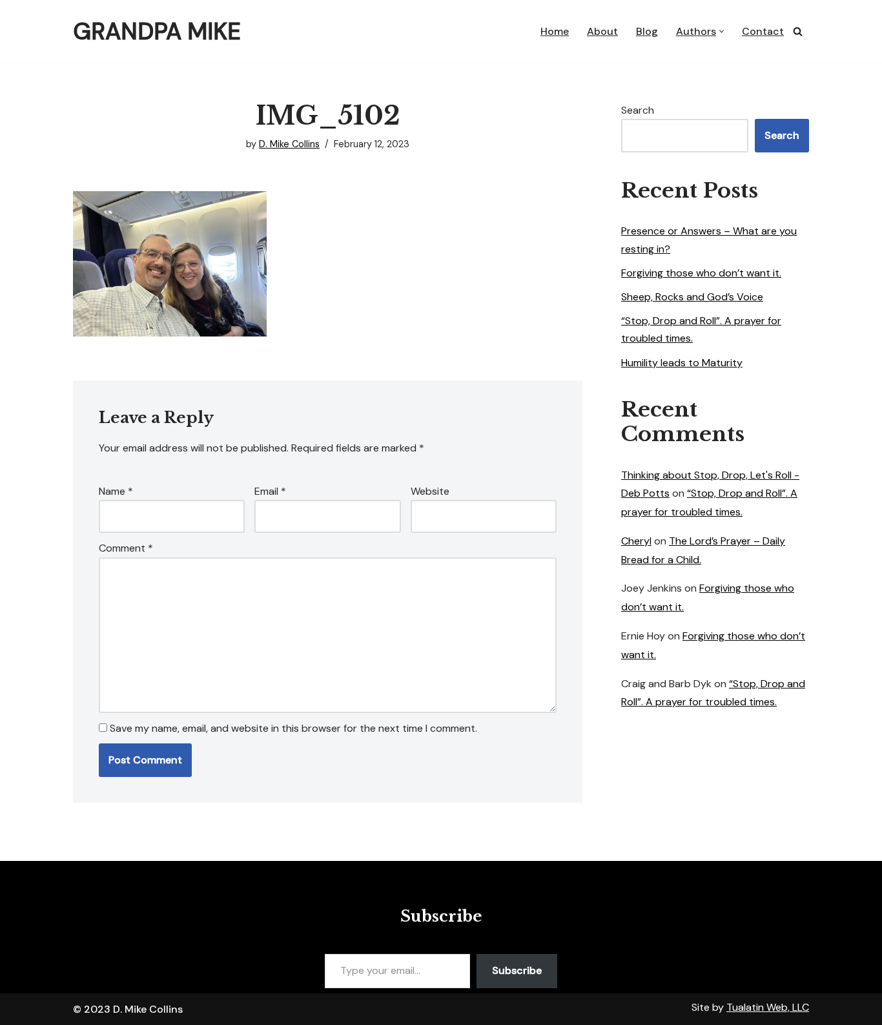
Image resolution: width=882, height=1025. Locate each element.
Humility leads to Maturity (682, 362)
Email (270, 491)
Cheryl (636, 541)
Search (637, 110)
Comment (126, 548)
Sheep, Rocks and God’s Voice (692, 297)
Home (554, 31)
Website (430, 491)
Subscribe (517, 970)
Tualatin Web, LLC (767, 1007)
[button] (721, 31)
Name (116, 491)
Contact (763, 31)
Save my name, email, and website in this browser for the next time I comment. (293, 728)
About (602, 31)
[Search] (798, 31)
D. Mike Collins (289, 144)
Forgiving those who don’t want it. (701, 273)
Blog (647, 31)
